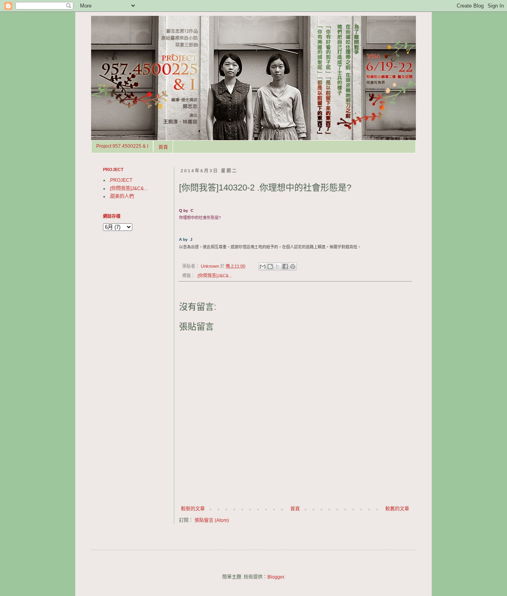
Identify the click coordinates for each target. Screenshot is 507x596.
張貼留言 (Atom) (211, 520)
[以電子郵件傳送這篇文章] (263, 266)
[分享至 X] (278, 266)
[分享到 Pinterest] (293, 266)
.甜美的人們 (121, 196)
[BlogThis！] (270, 266)
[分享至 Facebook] (285, 266)
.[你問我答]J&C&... (214, 275)
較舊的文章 (397, 509)
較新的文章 (193, 509)
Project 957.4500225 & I (122, 146)
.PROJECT (120, 180)
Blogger (275, 577)
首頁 (163, 147)
